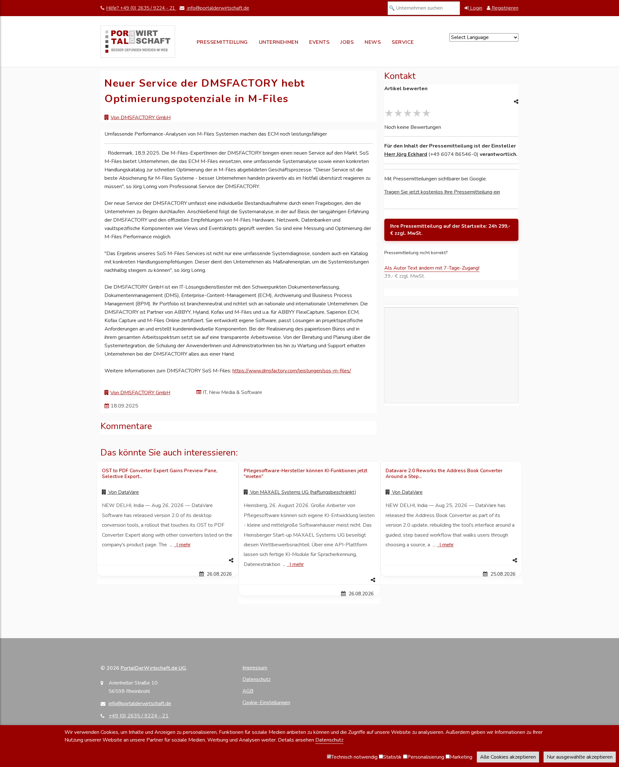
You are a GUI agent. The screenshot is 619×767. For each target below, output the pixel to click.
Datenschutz (256, 679)
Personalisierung (425, 757)
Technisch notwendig (354, 757)
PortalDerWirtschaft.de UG (153, 668)
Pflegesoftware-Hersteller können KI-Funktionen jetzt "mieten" (305, 473)
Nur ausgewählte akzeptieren (580, 757)
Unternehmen (279, 42)
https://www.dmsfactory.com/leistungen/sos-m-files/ (291, 370)
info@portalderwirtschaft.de (217, 8)
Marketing (461, 757)
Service (403, 42)
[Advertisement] (451, 392)
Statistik (392, 757)
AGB (247, 691)
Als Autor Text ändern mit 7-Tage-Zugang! (431, 268)
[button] (167, 560)
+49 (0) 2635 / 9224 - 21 (139, 715)
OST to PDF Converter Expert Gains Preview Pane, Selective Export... (159, 473)
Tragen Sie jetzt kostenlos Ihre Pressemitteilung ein (442, 192)
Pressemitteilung (222, 42)
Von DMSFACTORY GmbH (141, 117)
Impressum (254, 667)
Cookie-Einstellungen (266, 702)
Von (123, 492)
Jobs (347, 42)
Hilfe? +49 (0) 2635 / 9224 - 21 (141, 8)
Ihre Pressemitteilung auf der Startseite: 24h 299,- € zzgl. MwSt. (450, 230)
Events (319, 42)
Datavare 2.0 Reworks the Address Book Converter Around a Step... (444, 473)
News (373, 42)
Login (475, 8)
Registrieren (504, 8)
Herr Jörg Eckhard (405, 154)
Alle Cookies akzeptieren (508, 757)
